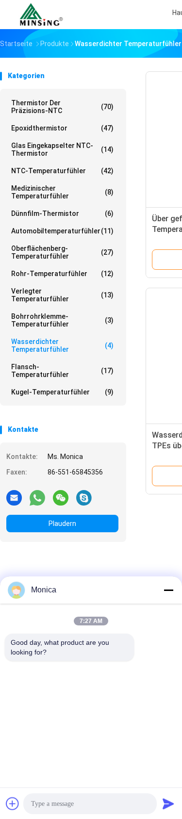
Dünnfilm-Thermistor (62, 213)
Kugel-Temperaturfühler (62, 392)
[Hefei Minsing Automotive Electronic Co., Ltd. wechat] (60, 497)
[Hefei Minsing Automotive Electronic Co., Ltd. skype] (84, 497)
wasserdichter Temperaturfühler (62, 345)
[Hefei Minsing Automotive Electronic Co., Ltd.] (42, 14)
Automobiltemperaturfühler (62, 231)
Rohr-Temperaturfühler (62, 274)
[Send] (168, 803)
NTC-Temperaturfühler (62, 171)
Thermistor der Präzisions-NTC (62, 107)
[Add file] (12, 803)
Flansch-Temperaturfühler (62, 370)
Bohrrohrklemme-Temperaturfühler (62, 320)
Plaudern (62, 523)
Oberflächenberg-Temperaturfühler (62, 252)
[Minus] (168, 590)
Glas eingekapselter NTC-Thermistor (62, 149)
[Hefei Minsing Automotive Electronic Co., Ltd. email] (14, 497)
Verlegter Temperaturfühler (62, 295)
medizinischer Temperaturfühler (62, 192)
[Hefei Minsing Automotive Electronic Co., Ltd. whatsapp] (37, 497)
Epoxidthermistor (62, 128)
